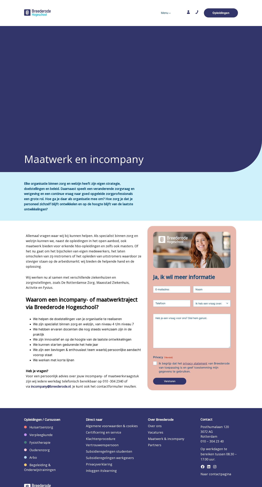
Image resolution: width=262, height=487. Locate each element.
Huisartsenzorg (41, 427)
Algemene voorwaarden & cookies (112, 426)
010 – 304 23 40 (212, 441)
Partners (154, 445)
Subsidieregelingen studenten (109, 451)
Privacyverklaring (99, 464)
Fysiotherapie (39, 442)
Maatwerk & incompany (166, 439)
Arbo (33, 457)
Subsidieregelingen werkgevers (110, 458)
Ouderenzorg (39, 450)
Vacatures (155, 432)
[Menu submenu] (170, 13)
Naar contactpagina (216, 474)
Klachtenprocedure (100, 439)
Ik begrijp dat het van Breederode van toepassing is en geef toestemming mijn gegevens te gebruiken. (194, 367)
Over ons (155, 426)
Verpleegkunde (41, 435)
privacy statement (195, 363)
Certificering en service (103, 432)
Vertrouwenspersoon (102, 445)
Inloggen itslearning (101, 470)
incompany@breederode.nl (51, 386)
